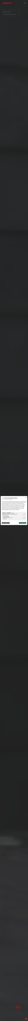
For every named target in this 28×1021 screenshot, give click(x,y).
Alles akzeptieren (22, 522)
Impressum (6, 499)
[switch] (23, 514)
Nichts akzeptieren (5, 522)
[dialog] (14, 510)
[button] (22, 514)
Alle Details (5, 518)
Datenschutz (11, 499)
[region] (14, 516)
